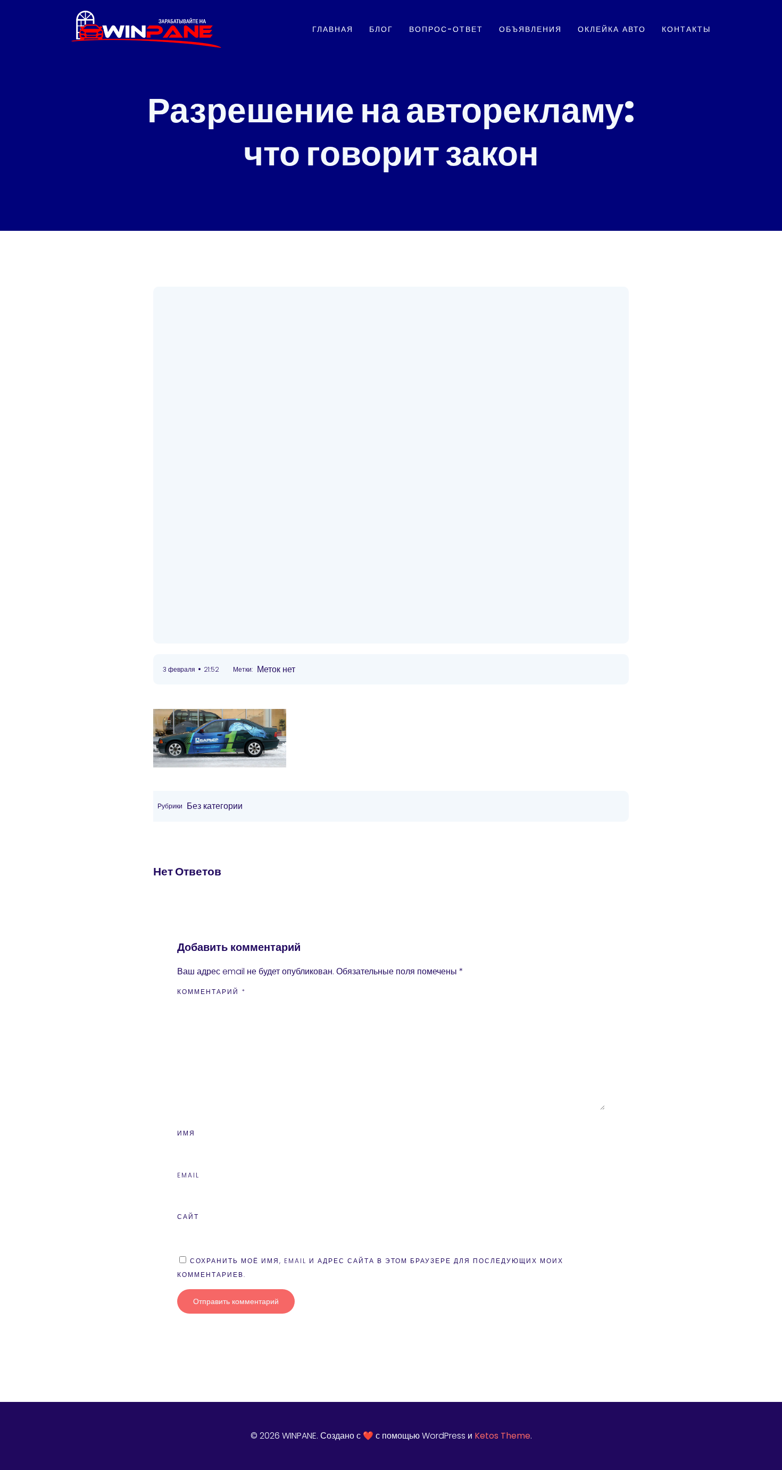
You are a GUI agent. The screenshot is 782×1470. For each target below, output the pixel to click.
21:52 (211, 669)
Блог (381, 29)
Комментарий (211, 991)
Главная (332, 29)
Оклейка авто (612, 29)
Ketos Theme (502, 1436)
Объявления (530, 29)
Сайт (188, 1216)
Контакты (686, 29)
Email (188, 1175)
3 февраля (179, 669)
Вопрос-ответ (446, 29)
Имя (186, 1133)
